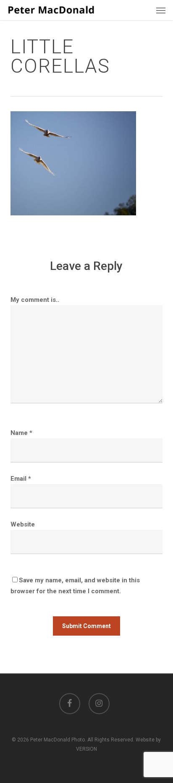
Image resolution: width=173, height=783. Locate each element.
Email (20, 478)
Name (21, 433)
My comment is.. (34, 300)
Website (22, 524)
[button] (160, 10)
